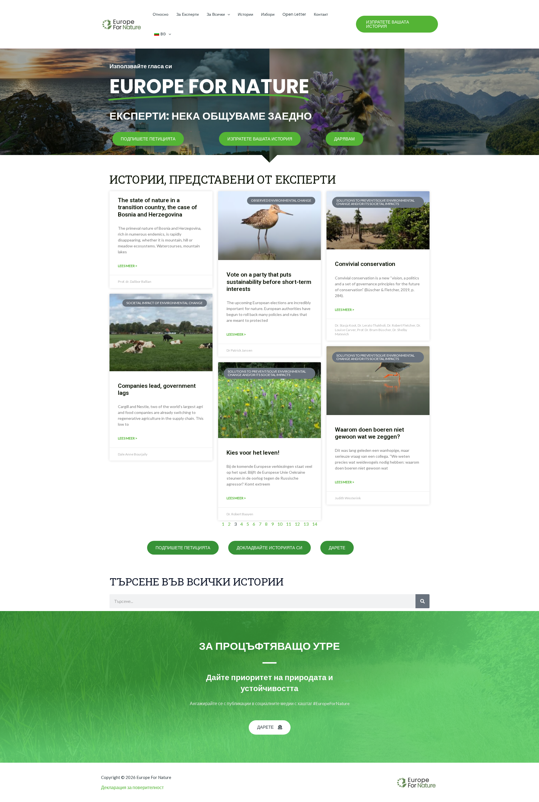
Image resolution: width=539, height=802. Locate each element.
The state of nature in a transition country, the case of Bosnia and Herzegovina (157, 207)
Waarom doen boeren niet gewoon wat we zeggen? (369, 433)
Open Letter (294, 14)
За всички (216, 14)
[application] (227, 14)
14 (314, 524)
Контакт (321, 14)
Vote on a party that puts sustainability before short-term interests (269, 281)
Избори (268, 14)
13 (306, 524)
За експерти (187, 14)
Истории (245, 14)
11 (288, 524)
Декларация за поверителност (132, 787)
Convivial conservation (365, 264)
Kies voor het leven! (253, 452)
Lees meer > (127, 266)
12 (297, 524)
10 (279, 524)
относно (160, 14)
